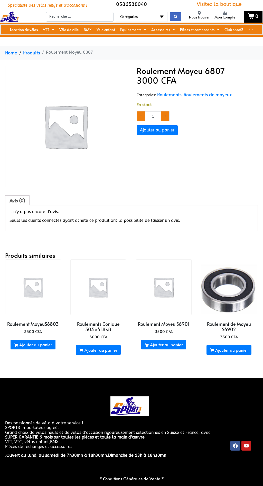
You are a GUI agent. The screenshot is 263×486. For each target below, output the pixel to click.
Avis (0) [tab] (17, 200)
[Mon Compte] (225, 13)
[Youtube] (246, 446)
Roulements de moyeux (208, 94)
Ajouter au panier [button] (35, 344)
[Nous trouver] (199, 13)
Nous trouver (199, 17)
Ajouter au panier (157, 130)
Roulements (169, 94)
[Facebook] (235, 446)
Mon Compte (224, 17)
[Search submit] (175, 16)
